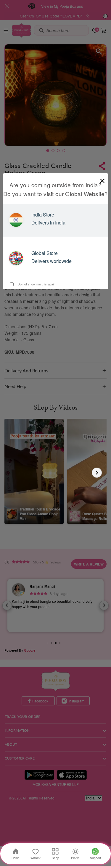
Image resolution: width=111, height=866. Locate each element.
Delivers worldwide (51, 261)
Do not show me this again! (36, 284)
